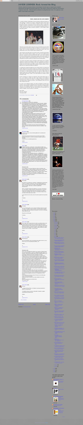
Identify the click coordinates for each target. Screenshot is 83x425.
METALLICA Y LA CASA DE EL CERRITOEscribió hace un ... (59, 354)
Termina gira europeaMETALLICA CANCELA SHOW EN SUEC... (58, 336)
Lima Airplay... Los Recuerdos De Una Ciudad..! (58, 409)
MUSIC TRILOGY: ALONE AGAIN (61, 382)
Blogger (46, 422)
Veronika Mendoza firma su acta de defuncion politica (61, 399)
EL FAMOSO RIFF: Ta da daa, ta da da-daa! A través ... (59, 362)
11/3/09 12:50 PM (25, 128)
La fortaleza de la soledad (57, 404)
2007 (54, 370)
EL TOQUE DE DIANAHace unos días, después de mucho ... (58, 320)
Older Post (47, 304)
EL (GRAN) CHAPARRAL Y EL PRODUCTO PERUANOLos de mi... (59, 329)
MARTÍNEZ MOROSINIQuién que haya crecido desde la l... (59, 252)
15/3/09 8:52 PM (24, 218)
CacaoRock (55, 388)
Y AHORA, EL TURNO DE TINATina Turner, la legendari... (58, 326)
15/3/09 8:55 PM (24, 233)
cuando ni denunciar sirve (57, 405)
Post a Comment (23, 299)
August (55, 228)
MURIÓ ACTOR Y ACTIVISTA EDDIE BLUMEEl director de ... (59, 243)
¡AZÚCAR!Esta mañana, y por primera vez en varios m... (59, 315)
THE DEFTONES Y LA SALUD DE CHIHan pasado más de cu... (59, 298)
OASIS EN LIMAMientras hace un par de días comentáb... (59, 348)
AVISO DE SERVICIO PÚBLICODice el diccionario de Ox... (59, 279)
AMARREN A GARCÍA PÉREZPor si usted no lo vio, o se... (59, 255)
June (55, 231)
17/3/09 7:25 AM (24, 281)
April (55, 234)
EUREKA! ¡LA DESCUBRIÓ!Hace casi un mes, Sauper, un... (59, 340)
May (55, 233)
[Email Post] (36, 95)
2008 (54, 368)
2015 (54, 214)
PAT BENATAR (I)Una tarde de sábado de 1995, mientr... (59, 357)
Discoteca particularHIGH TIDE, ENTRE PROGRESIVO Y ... (59, 240)
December (56, 222)
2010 (54, 219)
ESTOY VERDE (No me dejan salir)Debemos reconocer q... (59, 296)
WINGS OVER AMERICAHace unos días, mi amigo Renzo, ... (59, 293)
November (56, 223)
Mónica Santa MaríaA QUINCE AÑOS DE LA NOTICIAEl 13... (59, 312)
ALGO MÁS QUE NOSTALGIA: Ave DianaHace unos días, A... (59, 276)
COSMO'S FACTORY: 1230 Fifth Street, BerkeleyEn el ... (59, 317)
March (55, 236)
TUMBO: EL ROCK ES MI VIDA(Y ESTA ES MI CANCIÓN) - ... (58, 305)
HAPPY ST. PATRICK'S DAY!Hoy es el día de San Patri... (58, 302)
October (55, 225)
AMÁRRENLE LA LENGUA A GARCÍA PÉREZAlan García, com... (59, 264)
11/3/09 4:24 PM (24, 142)
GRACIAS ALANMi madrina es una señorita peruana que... (59, 238)
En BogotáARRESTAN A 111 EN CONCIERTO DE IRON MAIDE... (59, 332)
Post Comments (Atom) (27, 306)
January (55, 366)
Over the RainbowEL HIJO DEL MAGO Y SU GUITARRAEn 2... (59, 260)
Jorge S (23, 145)
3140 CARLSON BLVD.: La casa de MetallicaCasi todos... (58, 343)
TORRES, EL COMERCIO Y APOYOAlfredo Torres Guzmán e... (58, 308)
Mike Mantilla (24, 131)
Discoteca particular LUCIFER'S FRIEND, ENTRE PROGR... (59, 246)
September (56, 226)
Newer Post (21, 304)
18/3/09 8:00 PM (24, 297)
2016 (54, 213)
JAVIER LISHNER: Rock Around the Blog (37, 4)
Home (34, 304)
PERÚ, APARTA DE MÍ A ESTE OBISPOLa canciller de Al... (59, 323)
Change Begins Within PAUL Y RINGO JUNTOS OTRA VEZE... (59, 351)
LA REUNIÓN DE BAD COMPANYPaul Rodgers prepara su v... (58, 289)
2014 (54, 216)
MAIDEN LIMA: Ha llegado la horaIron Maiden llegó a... (59, 258)
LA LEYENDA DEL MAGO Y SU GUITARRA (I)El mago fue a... (59, 273)
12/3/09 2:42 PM (24, 175)
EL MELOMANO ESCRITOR (58, 396)
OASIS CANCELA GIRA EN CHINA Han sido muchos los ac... (59, 359)
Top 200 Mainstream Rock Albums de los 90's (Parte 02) (61, 411)
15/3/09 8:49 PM (24, 201)
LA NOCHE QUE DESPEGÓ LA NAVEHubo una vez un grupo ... (59, 286)
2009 (54, 220)
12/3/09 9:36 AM (24, 163)
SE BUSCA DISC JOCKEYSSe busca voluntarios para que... (59, 267)
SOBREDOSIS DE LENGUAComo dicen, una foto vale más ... (58, 249)
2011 (54, 217)
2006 (54, 371)
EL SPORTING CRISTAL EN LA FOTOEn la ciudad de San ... (59, 346)
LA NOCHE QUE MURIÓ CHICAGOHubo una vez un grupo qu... (59, 283)
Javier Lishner (24, 179)
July (55, 230)
